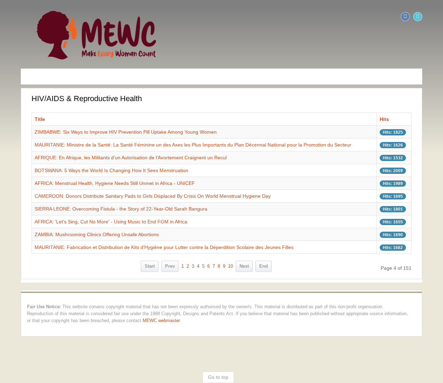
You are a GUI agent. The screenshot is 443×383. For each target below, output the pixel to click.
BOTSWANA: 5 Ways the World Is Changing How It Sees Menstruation (92, 170)
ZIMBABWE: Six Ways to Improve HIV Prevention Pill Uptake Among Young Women (107, 132)
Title (21, 119)
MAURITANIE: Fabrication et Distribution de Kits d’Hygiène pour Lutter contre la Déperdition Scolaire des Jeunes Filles (145, 247)
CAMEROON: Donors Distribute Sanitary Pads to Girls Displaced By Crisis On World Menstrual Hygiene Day (134, 196)
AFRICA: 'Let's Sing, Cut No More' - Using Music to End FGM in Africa (92, 221)
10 (230, 266)
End (263, 266)
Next (244, 266)
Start (150, 266)
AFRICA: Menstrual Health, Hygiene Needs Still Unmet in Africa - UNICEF (96, 183)
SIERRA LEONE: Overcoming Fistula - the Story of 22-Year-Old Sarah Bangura (102, 209)
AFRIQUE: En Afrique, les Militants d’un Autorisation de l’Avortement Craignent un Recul (112, 157)
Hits (400, 119)
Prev (170, 266)
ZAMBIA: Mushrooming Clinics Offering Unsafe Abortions (78, 234)
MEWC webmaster (42, 320)
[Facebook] (424, 16)
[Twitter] (436, 16)
